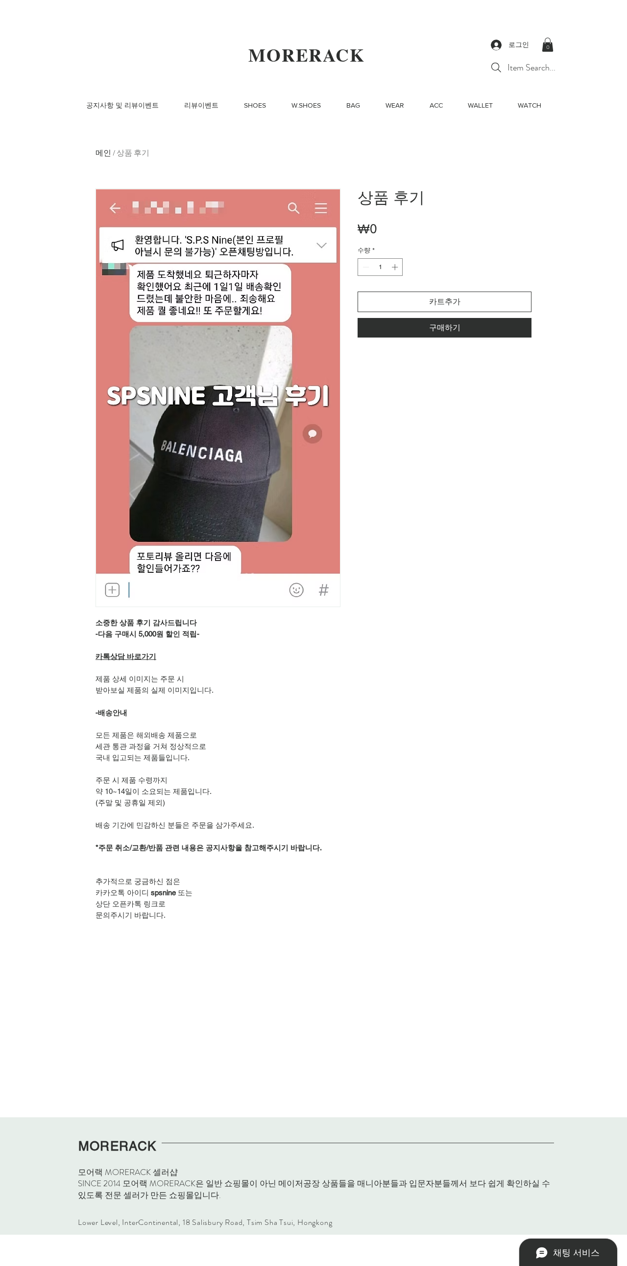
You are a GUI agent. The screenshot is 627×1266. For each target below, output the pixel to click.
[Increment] (396, 267)
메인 (103, 152)
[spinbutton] (380, 267)
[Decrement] (365, 267)
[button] (548, 45)
